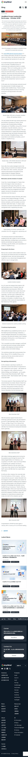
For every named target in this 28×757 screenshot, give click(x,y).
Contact (14, 655)
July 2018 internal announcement (13, 53)
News (9, 619)
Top (4, 619)
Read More (14, 637)
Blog (14, 619)
